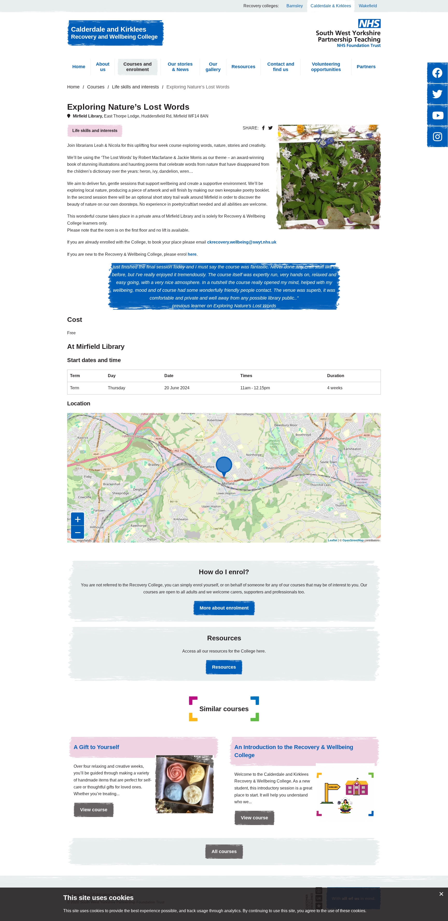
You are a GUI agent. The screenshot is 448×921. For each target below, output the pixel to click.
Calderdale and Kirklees (114, 32)
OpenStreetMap (353, 540)
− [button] (78, 532)
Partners (366, 66)
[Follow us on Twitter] (437, 94)
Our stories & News (180, 66)
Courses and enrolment (137, 66)
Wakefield (368, 6)
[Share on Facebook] (263, 128)
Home (78, 66)
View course (90, 812)
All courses (224, 851)
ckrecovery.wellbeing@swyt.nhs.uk (241, 242)
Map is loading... (223, 477)
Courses (95, 86)
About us (102, 66)
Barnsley (294, 6)
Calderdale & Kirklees (331, 6)
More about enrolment (224, 608)
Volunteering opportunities (326, 66)
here (192, 254)
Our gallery (213, 66)
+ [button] (78, 519)
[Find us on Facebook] (437, 73)
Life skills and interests (135, 86)
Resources (243, 66)
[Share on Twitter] (270, 128)
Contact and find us (280, 66)
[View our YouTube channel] (437, 115)
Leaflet (332, 540)
